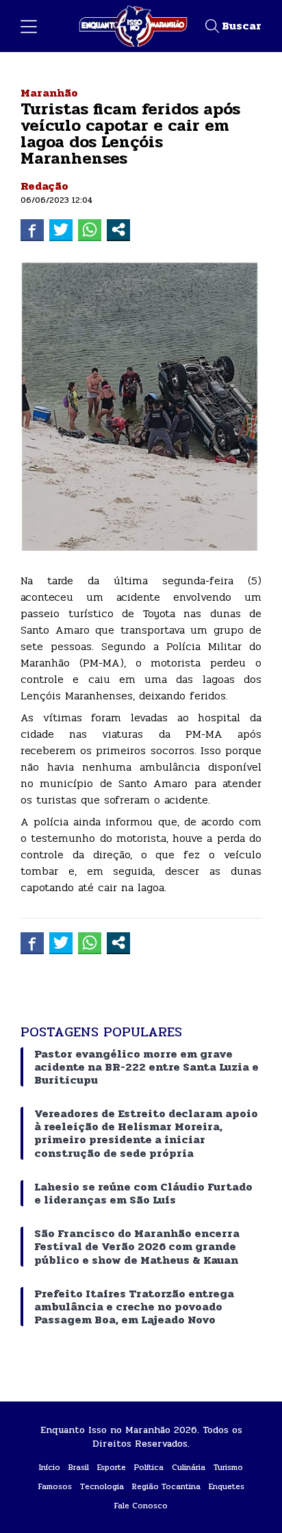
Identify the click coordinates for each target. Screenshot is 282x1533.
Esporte (111, 1467)
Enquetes (226, 1486)
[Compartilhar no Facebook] (32, 229)
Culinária (188, 1467)
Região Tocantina (166, 1486)
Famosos (55, 1486)
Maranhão (49, 92)
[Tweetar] (61, 229)
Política (149, 1467)
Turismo (228, 1467)
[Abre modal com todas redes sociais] (118, 229)
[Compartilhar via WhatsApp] (89, 229)
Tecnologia (102, 1486)
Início (49, 1467)
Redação (44, 186)
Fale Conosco (141, 1505)
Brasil (78, 1467)
